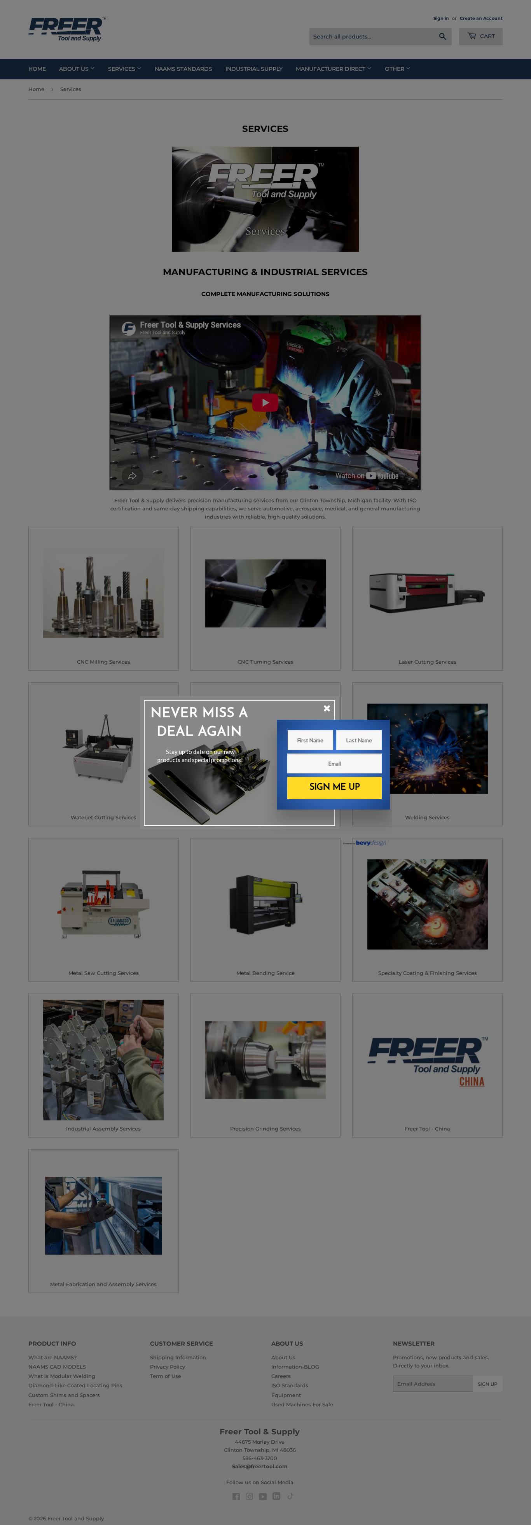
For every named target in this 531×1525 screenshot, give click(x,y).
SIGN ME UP (334, 787)
